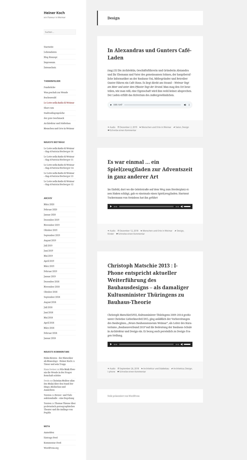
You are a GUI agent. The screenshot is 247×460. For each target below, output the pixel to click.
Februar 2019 (50, 271)
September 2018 (52, 297)
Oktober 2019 (50, 230)
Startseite (48, 46)
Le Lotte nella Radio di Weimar (59, 102)
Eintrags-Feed (51, 437)
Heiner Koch (54, 12)
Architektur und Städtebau (57, 123)
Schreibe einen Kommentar (123, 130)
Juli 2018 (48, 307)
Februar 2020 (50, 209)
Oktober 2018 (50, 291)
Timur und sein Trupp (55, 364)
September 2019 (52, 235)
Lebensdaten (50, 52)
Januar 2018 (50, 338)
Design (185, 127)
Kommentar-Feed (52, 442)
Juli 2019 (48, 245)
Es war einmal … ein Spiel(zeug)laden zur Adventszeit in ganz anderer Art (150, 169)
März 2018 (49, 327)
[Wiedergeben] (111, 206)
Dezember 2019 (51, 219)
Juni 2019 (48, 250)
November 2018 (52, 286)
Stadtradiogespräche (54, 113)
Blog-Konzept (50, 57)
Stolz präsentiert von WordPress (123, 396)
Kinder (111, 233)
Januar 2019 (50, 276)
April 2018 (49, 322)
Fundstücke (49, 87)
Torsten (47, 395)
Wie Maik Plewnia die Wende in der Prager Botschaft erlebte (60, 372)
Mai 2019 (48, 255)
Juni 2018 (48, 312)
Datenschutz (50, 67)
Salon (178, 127)
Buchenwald (50, 97)
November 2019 (52, 225)
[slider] (187, 206)
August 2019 (50, 240)
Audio (112, 127)
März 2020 (49, 204)
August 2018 (50, 302)
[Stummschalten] (182, 206)
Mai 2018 (48, 317)
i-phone (111, 371)
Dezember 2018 (51, 281)
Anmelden (49, 432)
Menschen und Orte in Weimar (59, 128)
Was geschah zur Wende (56, 92)
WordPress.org (51, 447)
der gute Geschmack (54, 118)
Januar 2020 (50, 214)
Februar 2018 (50, 333)
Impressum (49, 62)
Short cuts (49, 107)
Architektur (178, 368)
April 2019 (49, 261)
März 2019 (49, 266)
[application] (150, 206)
